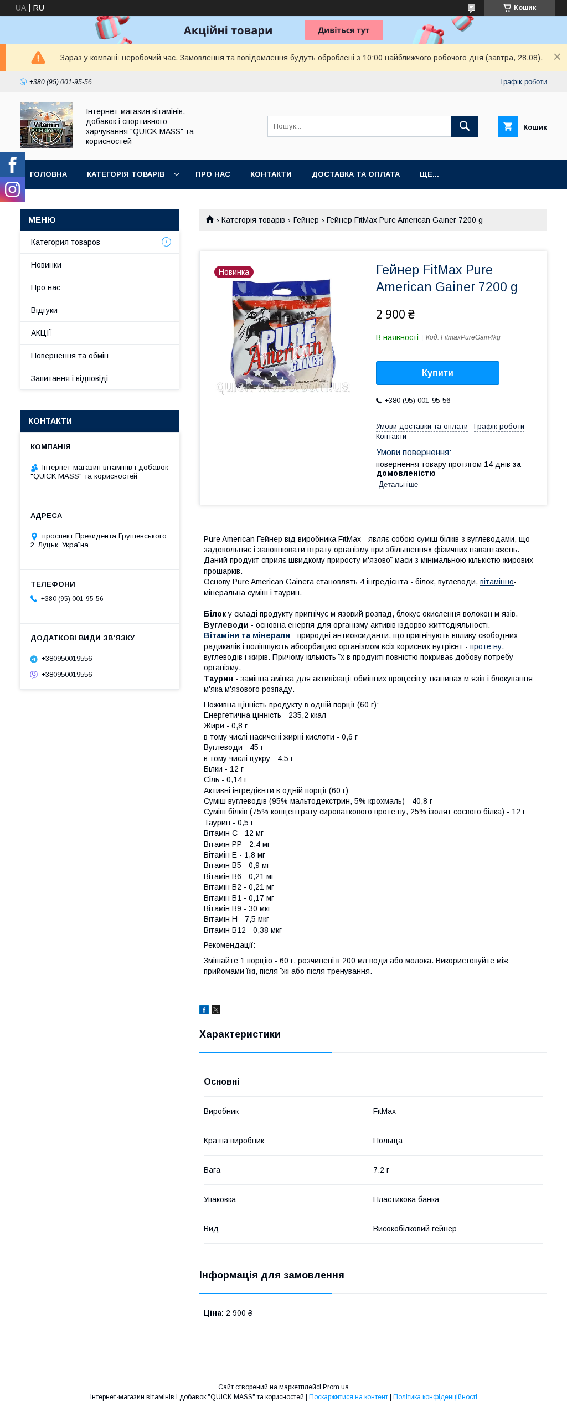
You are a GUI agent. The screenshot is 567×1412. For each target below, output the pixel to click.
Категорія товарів (125, 174)
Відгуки (44, 310)
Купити (437, 373)
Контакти (271, 174)
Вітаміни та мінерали (247, 635)
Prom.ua (336, 1387)
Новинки (46, 264)
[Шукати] (464, 126)
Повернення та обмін (70, 355)
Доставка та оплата (356, 174)
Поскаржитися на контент (348, 1397)
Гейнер (306, 219)
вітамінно (497, 581)
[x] (216, 1011)
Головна (48, 174)
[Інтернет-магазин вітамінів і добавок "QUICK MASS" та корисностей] (46, 145)
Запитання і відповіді (69, 378)
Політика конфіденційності (435, 1397)
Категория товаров (65, 242)
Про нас (212, 174)
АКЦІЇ (41, 332)
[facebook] (204, 1011)
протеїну (486, 646)
